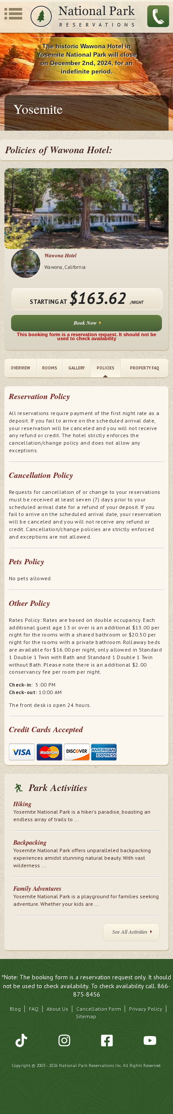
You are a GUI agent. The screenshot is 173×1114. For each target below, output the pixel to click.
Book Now (85, 322)
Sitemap (86, 1016)
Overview (20, 367)
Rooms (49, 367)
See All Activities (130, 931)
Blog (15, 1008)
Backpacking (30, 842)
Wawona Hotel (60, 255)
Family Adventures (37, 888)
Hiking (22, 804)
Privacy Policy (145, 1008)
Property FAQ (144, 367)
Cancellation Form (98, 1008)
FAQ (34, 1008)
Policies (105, 367)
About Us (57, 1008)
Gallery (76, 367)
